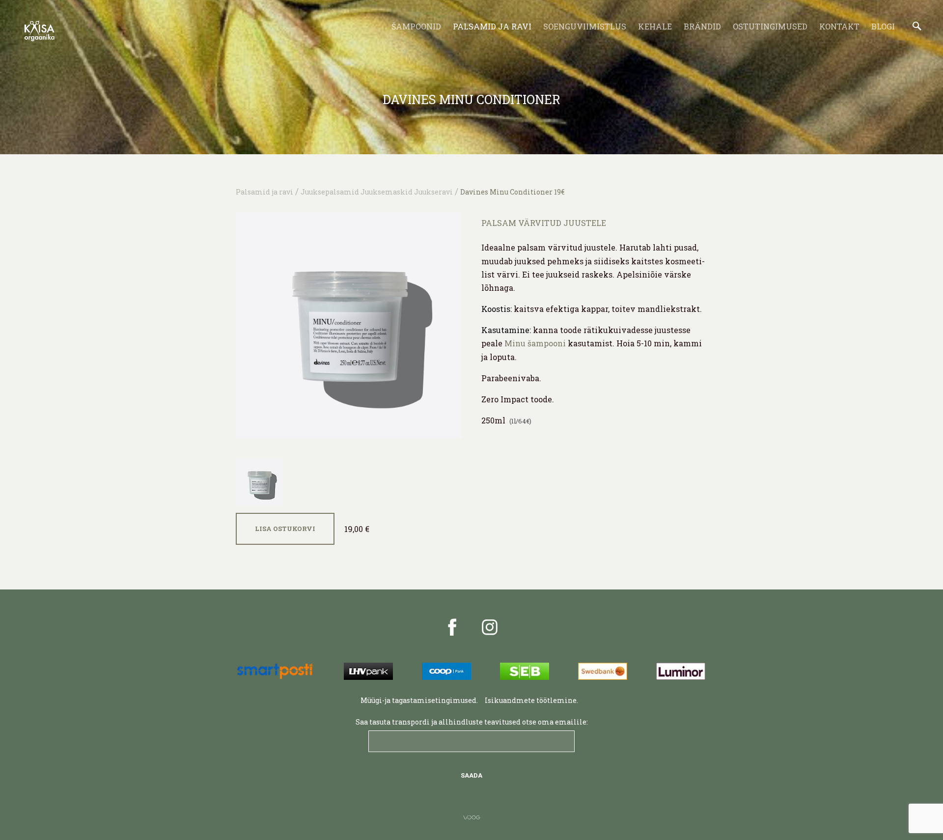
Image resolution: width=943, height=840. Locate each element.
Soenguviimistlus (584, 26)
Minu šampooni (535, 343)
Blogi (883, 26)
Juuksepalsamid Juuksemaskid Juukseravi (377, 191)
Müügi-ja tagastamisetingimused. (419, 700)
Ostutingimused (770, 26)
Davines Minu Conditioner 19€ (512, 191)
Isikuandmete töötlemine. (532, 700)
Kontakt (839, 26)
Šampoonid (416, 26)
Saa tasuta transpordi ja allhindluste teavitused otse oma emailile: (472, 722)
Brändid (702, 26)
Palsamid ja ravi (492, 26)
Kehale (655, 26)
